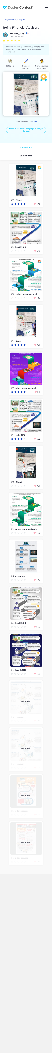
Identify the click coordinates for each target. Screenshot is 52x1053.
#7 (12, 388)
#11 (12, 482)
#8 (12, 576)
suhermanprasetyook (26, 294)
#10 (13, 294)
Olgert (35, 121)
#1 (12, 435)
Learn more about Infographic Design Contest (26, 130)
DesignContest (18, 7)
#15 (13, 200)
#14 (13, 341)
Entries (24, 147)
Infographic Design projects (14, 20)
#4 (12, 670)
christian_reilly (17, 34)
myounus (20, 576)
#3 (12, 247)
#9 (12, 529)
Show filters (26, 156)
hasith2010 (20, 247)
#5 (12, 623)
